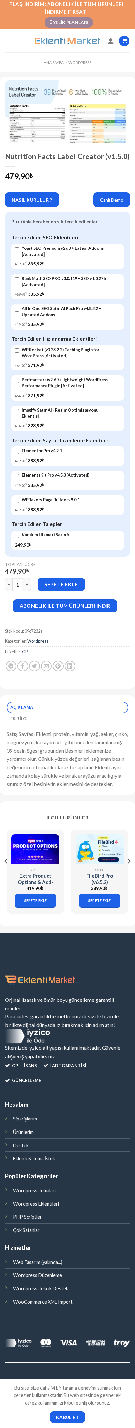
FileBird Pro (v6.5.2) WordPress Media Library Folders (99, 885)
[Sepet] (124, 41)
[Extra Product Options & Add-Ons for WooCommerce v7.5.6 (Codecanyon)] (35, 849)
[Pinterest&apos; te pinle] (58, 666)
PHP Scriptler (27, 1217)
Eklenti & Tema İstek (34, 1158)
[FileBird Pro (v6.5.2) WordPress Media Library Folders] (100, 849)
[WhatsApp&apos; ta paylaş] (11, 666)
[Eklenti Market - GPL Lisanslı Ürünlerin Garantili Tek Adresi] (67, 41)
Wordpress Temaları (34, 1190)
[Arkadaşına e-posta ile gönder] (46, 666)
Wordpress (79, 62)
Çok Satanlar (26, 1230)
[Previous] (6, 874)
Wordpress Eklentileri (36, 1204)
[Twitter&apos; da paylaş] (34, 666)
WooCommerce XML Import (43, 1302)
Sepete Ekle (61, 584)
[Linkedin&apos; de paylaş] (70, 666)
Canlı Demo (111, 200)
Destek (21, 1145)
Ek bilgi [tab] (19, 718)
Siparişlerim (25, 1118)
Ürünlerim (23, 1132)
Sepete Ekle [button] (35, 900)
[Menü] (9, 41)
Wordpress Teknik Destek (40, 1288)
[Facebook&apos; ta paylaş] (22, 666)
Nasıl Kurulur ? (32, 200)
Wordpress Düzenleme (37, 1275)
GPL (25, 651)
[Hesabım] (110, 41)
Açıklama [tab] (21, 707)
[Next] (128, 874)
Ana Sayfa (54, 62)
